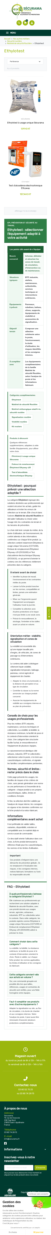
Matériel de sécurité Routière (24, 404)
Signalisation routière (21, 417)
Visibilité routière (19, 422)
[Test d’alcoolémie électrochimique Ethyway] (25, 158)
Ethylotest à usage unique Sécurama (22, 458)
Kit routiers (17, 426)
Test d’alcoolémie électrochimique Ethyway (21, 474)
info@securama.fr (12, 1139)
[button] (19, 23)
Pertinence (25, 61)
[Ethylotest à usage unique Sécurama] (25, 95)
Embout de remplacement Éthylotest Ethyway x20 (22, 466)
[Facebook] (5, 1143)
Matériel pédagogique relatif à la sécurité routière (25, 411)
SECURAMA (25, 119)
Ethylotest (16, 400)
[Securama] (25, 11)
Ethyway (25, 182)
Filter (49, 612)
